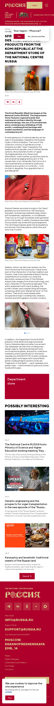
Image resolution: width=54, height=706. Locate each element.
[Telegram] (7, 101)
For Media (9, 666)
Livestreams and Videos (15, 662)
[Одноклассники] (19, 101)
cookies (8, 692)
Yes (19, 36)
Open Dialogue (12, 659)
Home (7, 29)
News (7, 656)
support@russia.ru (23, 629)
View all (26, 576)
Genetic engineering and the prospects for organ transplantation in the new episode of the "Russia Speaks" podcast (26, 504)
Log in (34, 5)
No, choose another (36, 36)
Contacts (9, 669)
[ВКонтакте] (13, 101)
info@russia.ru (19, 620)
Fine (10, 698)
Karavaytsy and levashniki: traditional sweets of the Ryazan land (26, 559)
